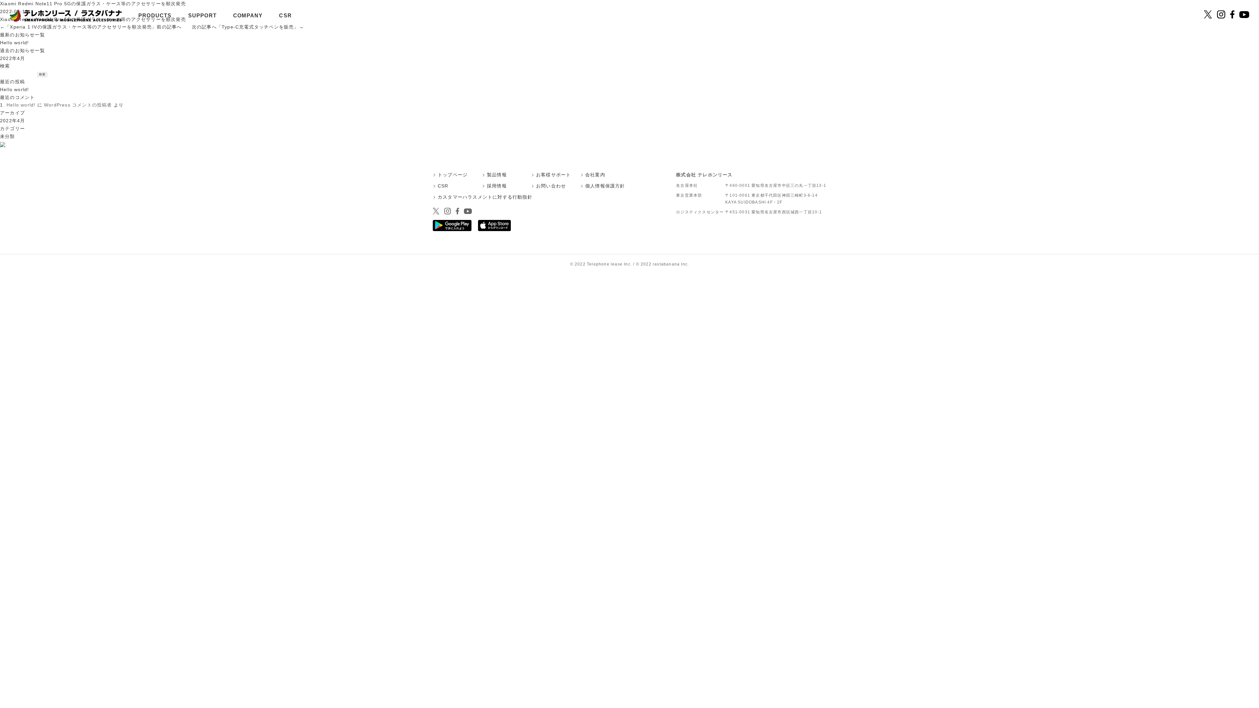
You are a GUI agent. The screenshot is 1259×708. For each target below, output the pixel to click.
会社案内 (595, 174)
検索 (5, 66)
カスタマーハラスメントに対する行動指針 (485, 197)
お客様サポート (553, 174)
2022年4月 (12, 58)
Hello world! (14, 42)
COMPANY (248, 15)
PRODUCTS (155, 15)
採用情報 (497, 185)
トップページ (453, 174)
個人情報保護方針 (605, 185)
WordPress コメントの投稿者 (78, 105)
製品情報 (497, 174)
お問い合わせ (551, 185)
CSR (285, 15)
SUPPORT (202, 15)
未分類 (7, 136)
